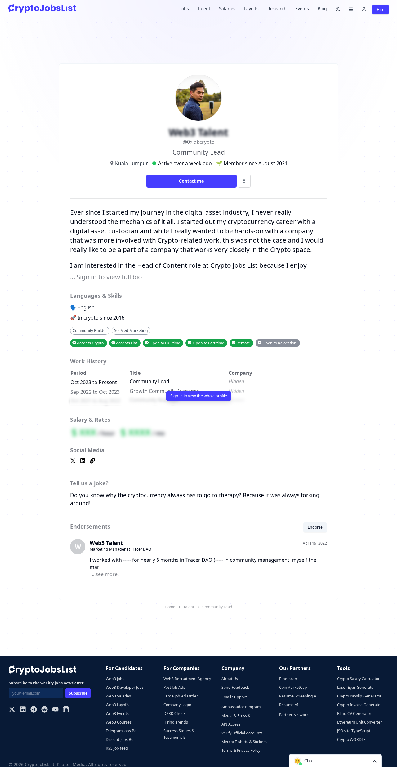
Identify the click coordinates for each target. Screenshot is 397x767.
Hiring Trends (175, 722)
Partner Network (294, 714)
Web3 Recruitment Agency (187, 678)
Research (277, 8)
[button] (335, 760)
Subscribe (78, 693)
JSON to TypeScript (353, 730)
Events (302, 8)
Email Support (234, 697)
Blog (322, 8)
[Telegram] (33, 710)
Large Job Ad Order (180, 696)
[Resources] (350, 8)
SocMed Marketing (131, 330)
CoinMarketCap (293, 687)
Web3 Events (117, 713)
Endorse (315, 527)
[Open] (374, 761)
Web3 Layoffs (117, 704)
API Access (230, 724)
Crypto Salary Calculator (358, 678)
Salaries (227, 8)
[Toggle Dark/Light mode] (337, 8)
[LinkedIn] (23, 710)
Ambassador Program (241, 707)
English (86, 307)
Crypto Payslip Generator (359, 696)
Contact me (191, 181)
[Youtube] (55, 710)
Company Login (177, 704)
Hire (380, 9)
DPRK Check (174, 713)
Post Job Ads (174, 687)
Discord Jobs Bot (120, 739)
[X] (12, 710)
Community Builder (90, 330)
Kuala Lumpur (131, 163)
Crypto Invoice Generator (359, 704)
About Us (229, 678)
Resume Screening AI (298, 696)
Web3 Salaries (118, 696)
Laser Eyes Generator (356, 687)
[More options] (244, 181)
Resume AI (288, 704)
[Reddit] (44, 710)
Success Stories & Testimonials (178, 734)
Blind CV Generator (354, 713)
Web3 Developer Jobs (125, 687)
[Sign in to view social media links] (198, 461)
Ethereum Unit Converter (359, 722)
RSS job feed (117, 748)
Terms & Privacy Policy (240, 750)
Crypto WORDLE (351, 739)
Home (170, 607)
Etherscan (288, 678)
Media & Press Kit (236, 715)
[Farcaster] (66, 710)
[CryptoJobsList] (42, 8)
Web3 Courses (119, 722)
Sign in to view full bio (109, 276)
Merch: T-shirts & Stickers (244, 741)
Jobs (184, 8)
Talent (204, 8)
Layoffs (251, 8)
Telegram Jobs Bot (122, 730)
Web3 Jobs (115, 678)
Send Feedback (235, 687)
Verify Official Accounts (241, 733)
